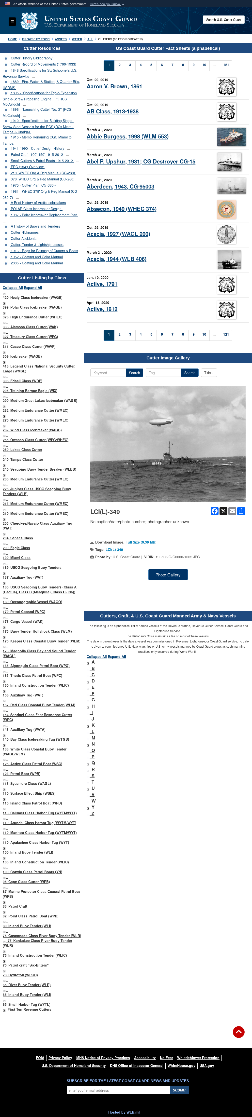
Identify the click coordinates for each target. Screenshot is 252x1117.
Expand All (33, 287)
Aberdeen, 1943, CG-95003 (120, 186)
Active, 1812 (102, 309)
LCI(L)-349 (114, 549)
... (33, 76)
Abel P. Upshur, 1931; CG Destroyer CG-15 (141, 161)
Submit (179, 1090)
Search (134, 372)
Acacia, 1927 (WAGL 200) (118, 234)
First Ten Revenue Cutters (29, 1009)
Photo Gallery (168, 575)
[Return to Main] (239, 1035)
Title (208, 372)
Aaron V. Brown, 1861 (114, 86)
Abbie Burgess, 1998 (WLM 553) (128, 136)
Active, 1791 (102, 284)
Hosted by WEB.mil (124, 1112)
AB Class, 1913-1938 (113, 111)
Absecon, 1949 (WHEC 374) (122, 209)
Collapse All (13, 287)
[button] (107, 4)
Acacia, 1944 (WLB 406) (116, 259)
